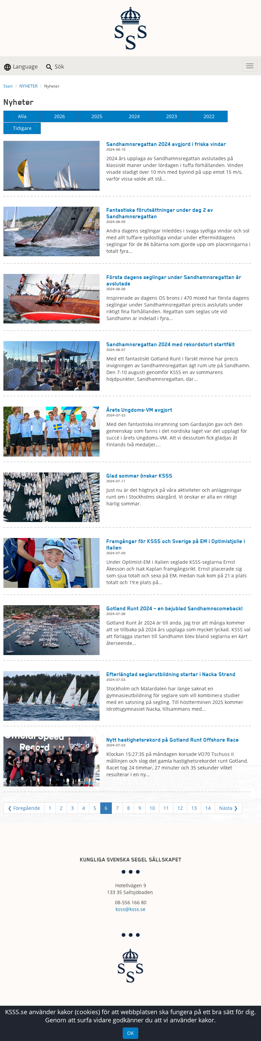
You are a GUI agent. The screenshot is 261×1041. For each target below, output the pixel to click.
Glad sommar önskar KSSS (139, 475)
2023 (171, 116)
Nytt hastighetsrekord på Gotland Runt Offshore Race (172, 740)
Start (8, 86)
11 (166, 808)
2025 (96, 116)
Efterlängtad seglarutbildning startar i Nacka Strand (171, 674)
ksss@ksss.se (130, 909)
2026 (59, 116)
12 (180, 808)
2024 (134, 116)
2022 (209, 116)
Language (25, 66)
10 (152, 808)
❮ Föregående (24, 808)
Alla (22, 116)
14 (208, 808)
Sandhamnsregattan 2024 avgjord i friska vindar (166, 144)
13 (194, 808)
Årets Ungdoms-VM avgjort (139, 410)
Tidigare (22, 128)
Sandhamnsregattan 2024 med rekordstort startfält (170, 344)
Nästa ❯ (228, 808)
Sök (58, 66)
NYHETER (28, 86)
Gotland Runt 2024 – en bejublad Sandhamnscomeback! (174, 608)
